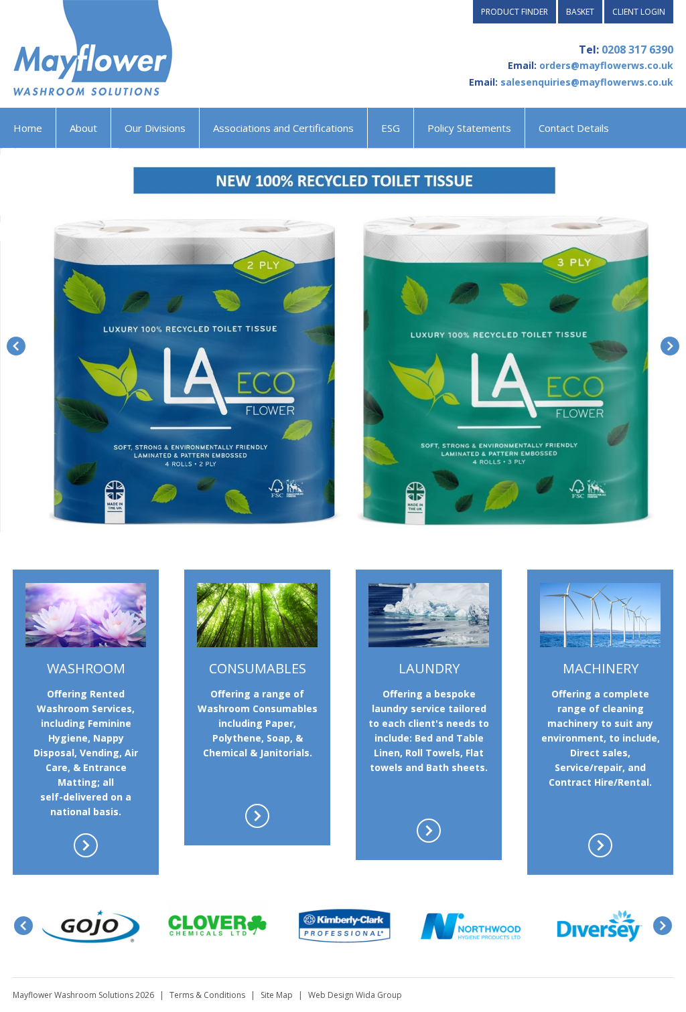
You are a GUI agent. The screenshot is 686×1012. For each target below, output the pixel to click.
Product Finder (514, 11)
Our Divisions (155, 128)
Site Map (277, 995)
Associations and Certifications (283, 128)
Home (27, 128)
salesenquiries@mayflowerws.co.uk (586, 82)
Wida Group (379, 995)
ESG (390, 128)
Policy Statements (469, 128)
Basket (580, 11)
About (83, 128)
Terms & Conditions (207, 995)
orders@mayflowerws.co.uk (606, 65)
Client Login (638, 11)
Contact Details (574, 128)
